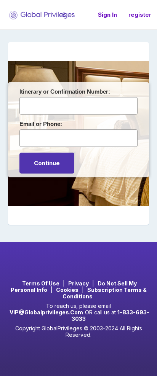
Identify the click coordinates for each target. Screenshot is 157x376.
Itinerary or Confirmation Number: (64, 91)
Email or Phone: (40, 124)
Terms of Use (40, 283)
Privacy (78, 283)
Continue (47, 163)
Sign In (107, 14)
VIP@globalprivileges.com (46, 312)
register (139, 14)
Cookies (67, 290)
